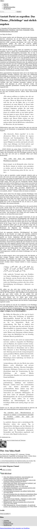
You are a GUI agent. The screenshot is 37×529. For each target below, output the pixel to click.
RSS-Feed (8, 473)
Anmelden (6, 520)
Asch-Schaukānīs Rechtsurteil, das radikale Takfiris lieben (19, 491)
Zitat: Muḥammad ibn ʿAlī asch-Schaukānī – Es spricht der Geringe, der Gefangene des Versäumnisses (19, 505)
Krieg (20, 30)
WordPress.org (7, 525)
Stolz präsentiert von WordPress (21, 528)
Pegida (32, 30)
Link (15, 49)
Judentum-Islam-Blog (9, 7)
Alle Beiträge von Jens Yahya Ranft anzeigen (17, 457)
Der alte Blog (7, 8)
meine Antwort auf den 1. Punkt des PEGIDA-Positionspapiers (18, 307)
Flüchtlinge (12, 30)
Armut (28, 28)
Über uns (5, 5)
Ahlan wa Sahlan (6, 469)
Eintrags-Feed (7, 522)
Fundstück (23, 28)
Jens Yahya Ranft (13, 31)
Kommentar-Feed (8, 523)
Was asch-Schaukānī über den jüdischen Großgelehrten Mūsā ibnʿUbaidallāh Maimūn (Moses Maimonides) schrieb (20, 494)
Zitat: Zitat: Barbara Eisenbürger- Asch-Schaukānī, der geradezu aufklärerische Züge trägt (18, 477)
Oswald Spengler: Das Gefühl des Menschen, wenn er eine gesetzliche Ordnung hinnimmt (19, 480)
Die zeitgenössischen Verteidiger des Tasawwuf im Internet (18, 461)
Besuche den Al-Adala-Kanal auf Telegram (13, 440)
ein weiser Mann (16, 149)
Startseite (5, 4)
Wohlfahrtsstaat (4, 31)
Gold (17, 30)
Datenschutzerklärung (6, 528)
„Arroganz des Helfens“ (17, 42)
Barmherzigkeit (4, 30)
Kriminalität (26, 30)
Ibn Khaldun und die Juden (10, 486)
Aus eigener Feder (15, 28)
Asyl (31, 28)
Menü (2, 1)
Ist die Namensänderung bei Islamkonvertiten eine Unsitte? (16, 461)
